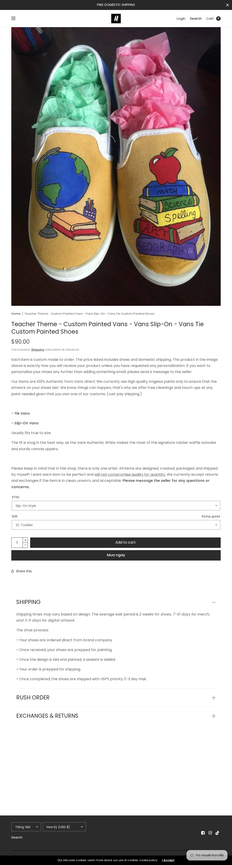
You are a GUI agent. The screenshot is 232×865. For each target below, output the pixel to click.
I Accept (168, 860)
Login (181, 18)
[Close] (227, 5)
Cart (210, 18)
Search (196, 18)
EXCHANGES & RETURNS (47, 716)
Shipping (37, 349)
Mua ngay (116, 555)
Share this (24, 571)
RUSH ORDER (33, 697)
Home (15, 313)
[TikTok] (217, 833)
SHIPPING (28, 602)
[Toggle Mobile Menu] (16, 19)
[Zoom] (116, 166)
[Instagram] (210, 833)
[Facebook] (203, 833)
